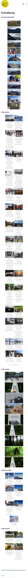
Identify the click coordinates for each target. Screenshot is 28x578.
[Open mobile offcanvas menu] (26, 4)
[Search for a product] (23, 3)
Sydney (24, 570)
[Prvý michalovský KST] (5, 3)
